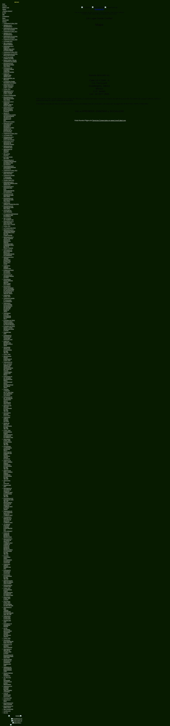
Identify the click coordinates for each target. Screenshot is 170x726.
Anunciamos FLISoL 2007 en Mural (7, 598)
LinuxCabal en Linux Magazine (8, 211)
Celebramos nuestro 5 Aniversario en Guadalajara (9, 300)
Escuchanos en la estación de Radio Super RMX (8, 656)
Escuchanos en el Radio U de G (8, 706)
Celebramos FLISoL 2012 (10, 170)
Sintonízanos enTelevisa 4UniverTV (8, 151)
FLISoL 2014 (7, 89)
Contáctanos (5, 16)
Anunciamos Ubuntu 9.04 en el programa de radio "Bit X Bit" (8, 349)
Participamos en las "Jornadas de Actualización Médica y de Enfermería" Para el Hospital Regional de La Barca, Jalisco (8, 382)
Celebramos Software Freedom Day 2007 (7, 566)
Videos (4, 9)
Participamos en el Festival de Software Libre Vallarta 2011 (10, 183)
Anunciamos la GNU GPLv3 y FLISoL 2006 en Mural (8, 651)
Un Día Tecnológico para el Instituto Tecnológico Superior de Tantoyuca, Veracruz (8, 632)
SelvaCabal (5, 20)
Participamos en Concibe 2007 (8, 585)
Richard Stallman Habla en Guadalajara (8, 674)
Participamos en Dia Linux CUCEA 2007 (7, 617)
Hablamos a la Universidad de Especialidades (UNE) (8, 669)
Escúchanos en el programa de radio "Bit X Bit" (8, 577)
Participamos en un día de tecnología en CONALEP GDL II (7, 315)
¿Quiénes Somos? (7, 11)
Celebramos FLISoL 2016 (10, 39)
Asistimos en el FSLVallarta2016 (8, 34)
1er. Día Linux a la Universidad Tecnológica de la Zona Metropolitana (8, 681)
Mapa (3, 18)
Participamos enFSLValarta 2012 (8, 146)
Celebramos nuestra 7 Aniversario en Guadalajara (9, 177)
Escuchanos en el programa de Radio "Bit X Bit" (8, 641)
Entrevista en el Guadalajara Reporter (8, 625)
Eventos (4, 5)
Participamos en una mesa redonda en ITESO (9, 276)
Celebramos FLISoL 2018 (10, 23)
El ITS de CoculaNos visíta (8, 157)
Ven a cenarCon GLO (7, 154)
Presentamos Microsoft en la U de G (7, 414)
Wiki (3, 14)
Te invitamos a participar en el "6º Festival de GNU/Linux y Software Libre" (8, 519)
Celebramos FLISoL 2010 (7, 296)
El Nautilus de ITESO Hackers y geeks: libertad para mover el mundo (9, 328)
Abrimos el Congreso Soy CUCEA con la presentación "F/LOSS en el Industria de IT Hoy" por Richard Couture (10, 117)
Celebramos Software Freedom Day (7, 267)
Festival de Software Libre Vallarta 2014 (7, 75)
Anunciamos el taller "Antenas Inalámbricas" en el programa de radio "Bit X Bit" (8, 611)
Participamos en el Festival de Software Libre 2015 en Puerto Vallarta (9, 48)
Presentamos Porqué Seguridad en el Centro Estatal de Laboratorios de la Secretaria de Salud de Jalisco (9, 290)
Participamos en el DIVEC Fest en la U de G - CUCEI (8, 92)
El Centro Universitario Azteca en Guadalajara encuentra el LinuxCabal (8, 559)
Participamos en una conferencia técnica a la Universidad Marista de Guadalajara (9, 252)
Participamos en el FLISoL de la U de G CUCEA (11, 29)
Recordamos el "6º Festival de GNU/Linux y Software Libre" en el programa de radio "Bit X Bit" (8, 492)
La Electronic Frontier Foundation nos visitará (10, 82)
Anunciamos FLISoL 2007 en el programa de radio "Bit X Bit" (8, 603)
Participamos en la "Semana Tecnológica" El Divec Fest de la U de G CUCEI (8, 260)
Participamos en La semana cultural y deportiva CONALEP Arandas (9, 70)
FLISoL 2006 (7, 638)
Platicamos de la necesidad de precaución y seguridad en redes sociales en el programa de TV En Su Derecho (9, 127)
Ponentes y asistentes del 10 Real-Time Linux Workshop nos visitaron (8, 392)
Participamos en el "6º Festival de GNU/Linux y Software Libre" (8, 513)
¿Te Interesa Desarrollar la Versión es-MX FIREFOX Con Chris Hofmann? (8, 528)
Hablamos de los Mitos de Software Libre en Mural (8, 582)
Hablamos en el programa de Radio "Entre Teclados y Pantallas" (8, 689)
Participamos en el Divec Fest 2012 (8, 173)
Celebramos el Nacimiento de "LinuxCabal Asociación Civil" (8, 337)
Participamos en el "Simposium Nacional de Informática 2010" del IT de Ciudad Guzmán (9, 232)
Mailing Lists (5, 7)
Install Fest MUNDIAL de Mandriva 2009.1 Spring (8, 343)
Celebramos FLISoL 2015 (10, 52)
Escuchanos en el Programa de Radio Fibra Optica (9, 65)
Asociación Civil (99, 9)
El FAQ (4, 13)
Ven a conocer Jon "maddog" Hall (8, 219)
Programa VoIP (8, 698)
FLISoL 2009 (7, 354)
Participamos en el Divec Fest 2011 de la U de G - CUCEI (9, 223)
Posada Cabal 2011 (9, 180)
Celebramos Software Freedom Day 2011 (11, 203)
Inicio (3, 4)
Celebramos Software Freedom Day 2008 (7, 419)
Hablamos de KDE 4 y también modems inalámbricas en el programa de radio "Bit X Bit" (8, 475)
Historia (4, 21)
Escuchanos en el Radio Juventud (8, 703)
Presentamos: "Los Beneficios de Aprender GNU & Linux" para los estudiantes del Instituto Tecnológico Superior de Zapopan (8, 452)
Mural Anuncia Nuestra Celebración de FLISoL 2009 (8, 358)
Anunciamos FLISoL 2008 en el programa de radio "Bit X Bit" (8, 441)
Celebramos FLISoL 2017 (10, 31)
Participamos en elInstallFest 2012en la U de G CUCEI (9, 138)
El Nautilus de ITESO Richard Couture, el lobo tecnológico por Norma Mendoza (9, 322)
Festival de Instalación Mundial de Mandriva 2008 (8, 535)
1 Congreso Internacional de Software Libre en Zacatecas (11, 215)
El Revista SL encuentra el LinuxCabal (7, 572)
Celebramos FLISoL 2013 (10, 133)
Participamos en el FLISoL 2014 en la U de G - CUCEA (8, 86)
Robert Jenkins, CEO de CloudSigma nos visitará (10, 61)
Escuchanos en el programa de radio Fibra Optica (8, 195)
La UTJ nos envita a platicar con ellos (9, 57)
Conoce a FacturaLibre (10, 95)
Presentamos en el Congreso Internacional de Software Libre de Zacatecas (10, 162)
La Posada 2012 (8, 135)
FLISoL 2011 (7, 226)
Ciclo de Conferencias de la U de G (7, 695)
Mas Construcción (8, 709)
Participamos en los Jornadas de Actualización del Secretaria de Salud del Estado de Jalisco (8, 307)
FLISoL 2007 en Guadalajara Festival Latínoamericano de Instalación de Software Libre (8, 592)
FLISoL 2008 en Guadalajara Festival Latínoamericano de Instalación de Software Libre (8, 434)
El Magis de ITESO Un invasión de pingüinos (9, 272)
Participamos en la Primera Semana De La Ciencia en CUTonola (8, 109)
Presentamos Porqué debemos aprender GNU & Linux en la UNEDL (8, 282)
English (18, 716)
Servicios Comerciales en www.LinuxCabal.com (109, 120)
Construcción (7, 711)
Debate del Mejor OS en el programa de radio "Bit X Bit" (8, 426)
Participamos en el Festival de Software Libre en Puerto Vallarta (8, 104)
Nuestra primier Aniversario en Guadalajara (8, 661)
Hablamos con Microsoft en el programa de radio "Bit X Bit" (8, 408)
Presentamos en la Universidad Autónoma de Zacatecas (10, 167)
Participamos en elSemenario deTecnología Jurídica (9, 143)
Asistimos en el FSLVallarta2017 (8, 26)
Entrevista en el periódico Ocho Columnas (8, 646)
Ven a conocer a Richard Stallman (8, 43)
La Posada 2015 (8, 41)
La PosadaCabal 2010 (10, 228)
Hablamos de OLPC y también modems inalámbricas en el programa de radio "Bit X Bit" (8, 465)
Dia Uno (6, 712)
